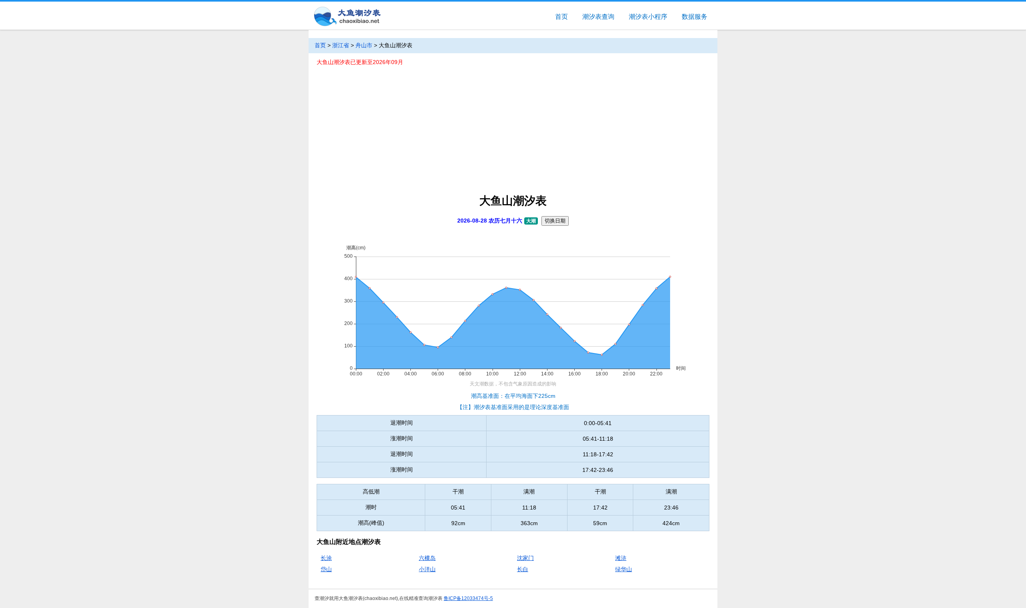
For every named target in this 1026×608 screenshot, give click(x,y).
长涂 (326, 558)
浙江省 (340, 45)
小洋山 (427, 569)
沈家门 (525, 558)
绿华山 (623, 569)
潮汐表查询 (598, 16)
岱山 (326, 569)
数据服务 (694, 16)
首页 (561, 16)
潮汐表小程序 (648, 16)
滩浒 (620, 558)
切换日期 (555, 221)
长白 (522, 569)
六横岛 (427, 558)
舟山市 (363, 45)
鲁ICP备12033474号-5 (468, 598)
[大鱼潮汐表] (347, 17)
